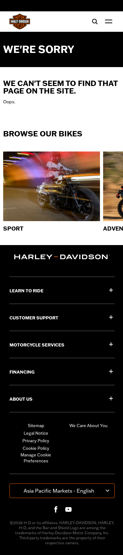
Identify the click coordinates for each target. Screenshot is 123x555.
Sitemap (36, 425)
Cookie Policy (36, 448)
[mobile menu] (107, 21)
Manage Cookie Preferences (35, 458)
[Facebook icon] (56, 509)
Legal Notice (36, 433)
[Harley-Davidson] (62, 257)
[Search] (95, 21)
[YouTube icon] (68, 509)
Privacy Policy (35, 440)
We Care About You (88, 425)
